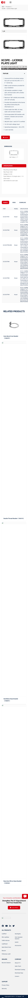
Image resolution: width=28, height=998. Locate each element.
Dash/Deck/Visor (6, 947)
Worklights (18, 934)
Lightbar (4, 934)
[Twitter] (14, 926)
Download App (19, 973)
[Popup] (25, 896)
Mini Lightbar (5, 937)
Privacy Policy (5, 985)
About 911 (18, 963)
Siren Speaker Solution (19, 938)
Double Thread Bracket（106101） (14, 518)
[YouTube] (6, 926)
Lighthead (4, 944)
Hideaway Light (6, 954)
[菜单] (10, 2)
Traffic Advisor (6, 940)
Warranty (4, 988)
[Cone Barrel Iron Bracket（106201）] (14, 325)
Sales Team (18, 966)
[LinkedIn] (10, 926)
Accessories (18, 945)
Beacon (4, 950)
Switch (16, 942)
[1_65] (14, 23)
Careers (17, 976)
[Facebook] (3, 926)
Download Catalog (20, 969)
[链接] (3, 2)
